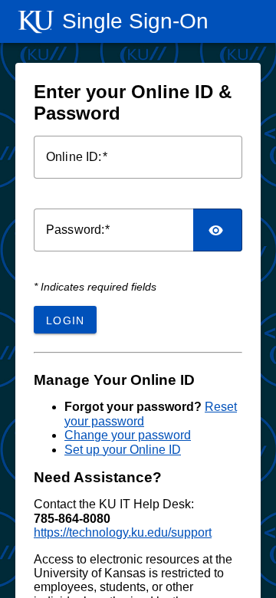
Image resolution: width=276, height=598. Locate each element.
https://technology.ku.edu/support (123, 532)
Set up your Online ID (122, 449)
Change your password (127, 435)
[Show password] (217, 230)
